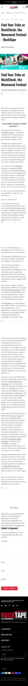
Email (3, 571)
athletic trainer (8, 132)
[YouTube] (14, 606)
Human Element (21, 680)
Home (2, 12)
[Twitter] (6, 605)
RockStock (8, 303)
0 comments (21, 90)
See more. (20, 525)
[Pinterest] (18, 605)
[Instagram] (10, 605)
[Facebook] (3, 605)
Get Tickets (14, 507)
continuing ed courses (12, 290)
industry (19, 166)
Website (3, 579)
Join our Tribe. (16, 416)
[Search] (23, 7)
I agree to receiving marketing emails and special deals (14, 659)
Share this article (7, 47)
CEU (8, 308)
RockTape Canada (10, 90)
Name (3, 562)
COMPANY (6, 629)
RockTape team (11, 466)
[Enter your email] (25, 655)
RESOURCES (6, 635)
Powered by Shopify (6, 680)
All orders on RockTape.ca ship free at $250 (15, 2)
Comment (4, 541)
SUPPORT (5, 640)
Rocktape (8, 12)
